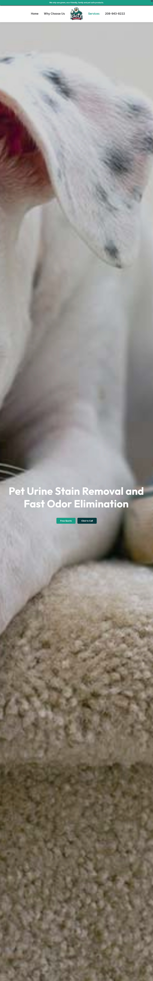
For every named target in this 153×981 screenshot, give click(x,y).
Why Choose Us (54, 13)
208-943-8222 (115, 13)
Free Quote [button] (66, 520)
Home (34, 13)
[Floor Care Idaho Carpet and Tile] (76, 13)
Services (94, 13)
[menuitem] (35, 13)
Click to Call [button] (87, 520)
